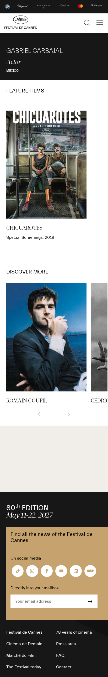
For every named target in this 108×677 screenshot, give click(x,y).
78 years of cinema (74, 632)
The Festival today (23, 667)
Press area (66, 644)
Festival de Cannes (24, 632)
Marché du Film (21, 655)
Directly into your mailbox (34, 588)
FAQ (60, 655)
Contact (64, 667)
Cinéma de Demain (24, 644)
